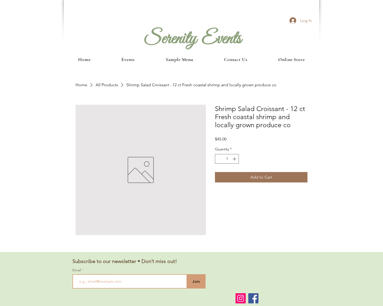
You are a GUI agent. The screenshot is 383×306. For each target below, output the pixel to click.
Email (77, 270)
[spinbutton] (227, 158)
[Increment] (235, 158)
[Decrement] (219, 158)
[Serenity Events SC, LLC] (241, 298)
